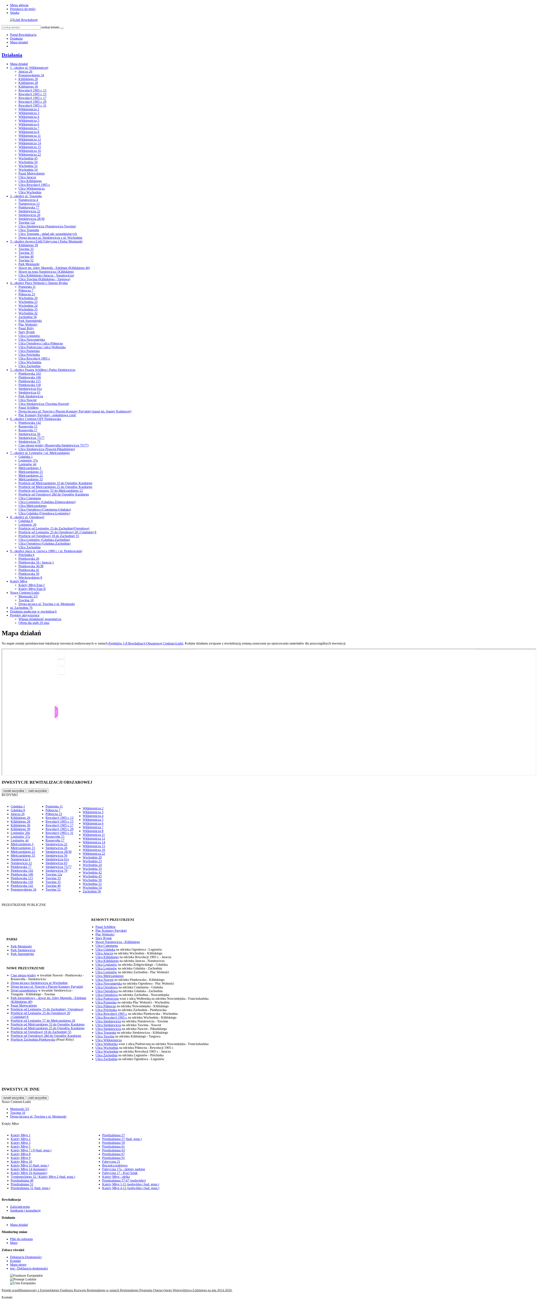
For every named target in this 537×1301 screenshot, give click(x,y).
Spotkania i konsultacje (25, 1210)
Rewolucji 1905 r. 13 (32, 90)
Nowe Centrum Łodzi (24, 592)
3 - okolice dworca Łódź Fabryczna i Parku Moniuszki (46, 241)
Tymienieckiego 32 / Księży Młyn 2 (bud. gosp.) (43, 1176)
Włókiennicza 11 (29, 135)
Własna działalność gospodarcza (39, 619)
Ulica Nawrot (27, 400)
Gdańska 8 (25, 521)
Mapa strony (18, 1264)
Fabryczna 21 (111, 1161)
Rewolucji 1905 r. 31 (32, 105)
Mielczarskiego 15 (30, 472)
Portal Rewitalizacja (23, 35)
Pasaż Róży (26, 328)
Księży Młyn (18, 581)
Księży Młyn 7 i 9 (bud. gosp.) (31, 1150)
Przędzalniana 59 (113, 1142)
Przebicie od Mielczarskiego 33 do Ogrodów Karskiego (55, 483)
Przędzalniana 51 (22, 1184)
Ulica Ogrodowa (106, 987)
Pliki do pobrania (21, 1239)
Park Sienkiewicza (30, 396)
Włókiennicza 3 (28, 113)
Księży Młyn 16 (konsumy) (29, 1173)
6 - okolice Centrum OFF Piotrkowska (35, 419)
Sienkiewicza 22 (29, 211)
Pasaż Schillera (28, 407)
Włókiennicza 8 (28, 132)
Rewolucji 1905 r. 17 (32, 98)
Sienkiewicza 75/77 (31, 438)
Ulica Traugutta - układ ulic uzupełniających (47, 234)
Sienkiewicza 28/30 (31, 219)
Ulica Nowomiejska (31, 339)
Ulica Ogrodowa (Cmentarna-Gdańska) (44, 509)
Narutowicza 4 (28, 200)
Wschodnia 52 (28, 166)
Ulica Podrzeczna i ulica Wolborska (42, 347)
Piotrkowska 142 (29, 422)
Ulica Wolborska (106, 1044)
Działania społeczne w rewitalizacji (33, 611)
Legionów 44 (27, 464)
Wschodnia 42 (28, 313)
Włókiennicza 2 (28, 109)
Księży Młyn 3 (20, 1142)
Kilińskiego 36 (28, 86)
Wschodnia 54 (28, 169)
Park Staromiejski (30, 320)
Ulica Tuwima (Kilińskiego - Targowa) (44, 279)
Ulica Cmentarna (29, 498)
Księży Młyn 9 (20, 1158)
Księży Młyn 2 (20, 1139)
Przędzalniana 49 (22, 1180)
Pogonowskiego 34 (31, 75)
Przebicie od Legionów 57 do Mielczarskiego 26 (43, 1020)
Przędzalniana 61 (113, 1146)
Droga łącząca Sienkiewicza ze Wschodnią (39, 983)
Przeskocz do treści (22, 9)
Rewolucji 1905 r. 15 (32, 94)
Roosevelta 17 (27, 430)
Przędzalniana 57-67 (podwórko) (124, 1180)
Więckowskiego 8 (30, 577)
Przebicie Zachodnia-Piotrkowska (33, 1039)
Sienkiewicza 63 (29, 392)
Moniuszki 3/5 (28, 596)
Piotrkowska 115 (29, 381)
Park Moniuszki (28, 264)
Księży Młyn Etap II (32, 589)
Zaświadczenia (20, 1206)
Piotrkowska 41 (28, 570)
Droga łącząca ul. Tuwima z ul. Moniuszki (46, 604)
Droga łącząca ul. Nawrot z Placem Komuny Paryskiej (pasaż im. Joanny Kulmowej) (74, 411)
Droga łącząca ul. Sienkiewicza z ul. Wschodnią (50, 237)
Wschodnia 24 (28, 305)
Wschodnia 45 (28, 158)
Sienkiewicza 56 (29, 434)
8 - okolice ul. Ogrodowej (27, 517)
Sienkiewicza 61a (30, 388)
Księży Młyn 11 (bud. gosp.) (30, 1165)
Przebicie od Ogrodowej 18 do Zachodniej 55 (48, 536)
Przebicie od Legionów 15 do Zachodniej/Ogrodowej (53, 528)
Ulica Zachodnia (29, 366)
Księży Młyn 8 (20, 1154)
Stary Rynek (26, 332)
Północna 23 (26, 294)
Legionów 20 (27, 524)
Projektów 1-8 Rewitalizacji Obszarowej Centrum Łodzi (145, 643)
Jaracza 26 (25, 71)
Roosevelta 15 (27, 426)
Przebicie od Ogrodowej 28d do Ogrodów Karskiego (53, 494)
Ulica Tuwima (104, 1036)
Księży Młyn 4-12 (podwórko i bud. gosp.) (130, 1188)
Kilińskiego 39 (28, 245)
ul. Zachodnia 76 (21, 607)
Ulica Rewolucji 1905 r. (34, 185)
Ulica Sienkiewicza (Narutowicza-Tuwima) (47, 226)
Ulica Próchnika (29, 354)
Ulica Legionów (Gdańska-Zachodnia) (44, 540)
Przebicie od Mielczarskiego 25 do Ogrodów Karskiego (55, 487)
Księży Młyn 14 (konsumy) (29, 1169)
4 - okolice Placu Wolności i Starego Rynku (39, 283)
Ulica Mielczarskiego (32, 506)
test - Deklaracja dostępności (29, 1268)
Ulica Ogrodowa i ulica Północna (40, 343)
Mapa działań (19, 42)
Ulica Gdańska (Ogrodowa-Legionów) (44, 513)
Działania (16, 38)
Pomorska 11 (27, 286)
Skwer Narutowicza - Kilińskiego (117, 942)
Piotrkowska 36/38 (30, 566)
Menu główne (19, 5)
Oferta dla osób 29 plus (33, 623)
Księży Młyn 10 (21, 1161)
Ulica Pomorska (29, 351)
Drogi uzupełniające (24, 990)
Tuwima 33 (26, 249)
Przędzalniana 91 (113, 1158)
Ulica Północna (105, 1006)
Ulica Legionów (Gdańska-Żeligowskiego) (47, 502)
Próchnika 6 (26, 555)
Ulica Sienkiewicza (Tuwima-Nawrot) (43, 404)
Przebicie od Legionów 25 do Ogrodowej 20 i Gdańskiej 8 (57, 532)
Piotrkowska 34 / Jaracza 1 (36, 562)
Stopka (14, 12)
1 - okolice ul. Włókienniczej (29, 67)
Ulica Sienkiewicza (108, 1021)
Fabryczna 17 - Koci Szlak (120, 1173)
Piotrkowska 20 (28, 558)
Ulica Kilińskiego (30, 181)
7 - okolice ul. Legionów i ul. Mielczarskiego (40, 453)
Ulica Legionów (29, 336)
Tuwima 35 (26, 252)
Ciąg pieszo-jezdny (23, 975)
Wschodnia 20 (28, 298)
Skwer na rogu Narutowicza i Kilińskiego (46, 271)
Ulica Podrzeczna (107, 998)
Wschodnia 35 (28, 309)
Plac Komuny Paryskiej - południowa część (47, 415)
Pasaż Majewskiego (31, 173)
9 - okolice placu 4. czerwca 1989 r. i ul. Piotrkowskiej (46, 551)
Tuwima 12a (26, 222)
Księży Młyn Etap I (31, 585)
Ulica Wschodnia (29, 192)
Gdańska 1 (25, 456)
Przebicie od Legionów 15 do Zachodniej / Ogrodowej (47, 1009)
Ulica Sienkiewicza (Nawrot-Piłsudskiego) (46, 449)
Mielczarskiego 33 (30, 479)
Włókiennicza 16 (29, 151)
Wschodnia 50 (28, 162)
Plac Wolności (27, 324)
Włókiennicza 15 (29, 147)
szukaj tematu (50, 27)
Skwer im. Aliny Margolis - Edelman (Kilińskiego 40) (54, 268)
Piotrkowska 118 (29, 385)
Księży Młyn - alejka (116, 1176)
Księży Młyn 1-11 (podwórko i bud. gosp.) (130, 1184)
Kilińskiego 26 (28, 79)
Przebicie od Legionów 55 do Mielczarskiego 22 (50, 490)
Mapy (14, 1243)
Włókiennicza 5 (28, 120)
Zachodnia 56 (27, 317)
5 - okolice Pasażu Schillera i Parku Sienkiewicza (42, 370)
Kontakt (15, 1261)
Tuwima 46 (26, 256)
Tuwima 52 (26, 260)
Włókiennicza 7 (28, 128)
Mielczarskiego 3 (29, 468)
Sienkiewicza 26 (29, 215)
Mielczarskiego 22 (30, 475)
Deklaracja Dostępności (26, 1257)
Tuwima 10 (26, 600)
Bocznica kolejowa (115, 1165)
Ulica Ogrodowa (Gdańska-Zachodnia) (44, 543)
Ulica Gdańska (105, 949)
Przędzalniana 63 (113, 1150)
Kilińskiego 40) (22, 1001)
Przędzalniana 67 (113, 1154)
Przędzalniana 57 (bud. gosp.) (122, 1139)
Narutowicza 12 (29, 203)
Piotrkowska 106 (29, 377)
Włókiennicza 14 (29, 143)
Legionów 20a (20, 833)
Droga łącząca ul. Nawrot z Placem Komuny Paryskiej (47, 986)
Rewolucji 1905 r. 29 (32, 101)
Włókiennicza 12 (29, 139)
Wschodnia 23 (28, 302)
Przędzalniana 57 (113, 1135)
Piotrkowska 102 (29, 373)
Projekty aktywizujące (24, 615)
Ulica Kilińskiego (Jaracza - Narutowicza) (46, 275)
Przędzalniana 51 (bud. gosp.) (30, 1188)
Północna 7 (25, 290)
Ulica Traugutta (28, 230)
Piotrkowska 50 (28, 573)
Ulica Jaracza (27, 177)
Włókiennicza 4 (28, 117)
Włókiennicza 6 (28, 124)
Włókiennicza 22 (29, 154)
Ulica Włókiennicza (31, 188)
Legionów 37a (28, 460)
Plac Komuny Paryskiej (111, 930)
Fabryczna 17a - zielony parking (123, 1169)
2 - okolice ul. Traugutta (26, 196)
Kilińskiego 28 (28, 83)
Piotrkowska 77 (28, 207)
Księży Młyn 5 (20, 1146)
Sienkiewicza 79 (29, 441)
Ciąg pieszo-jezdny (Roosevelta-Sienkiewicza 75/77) (53, 445)
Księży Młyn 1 (20, 1135)
